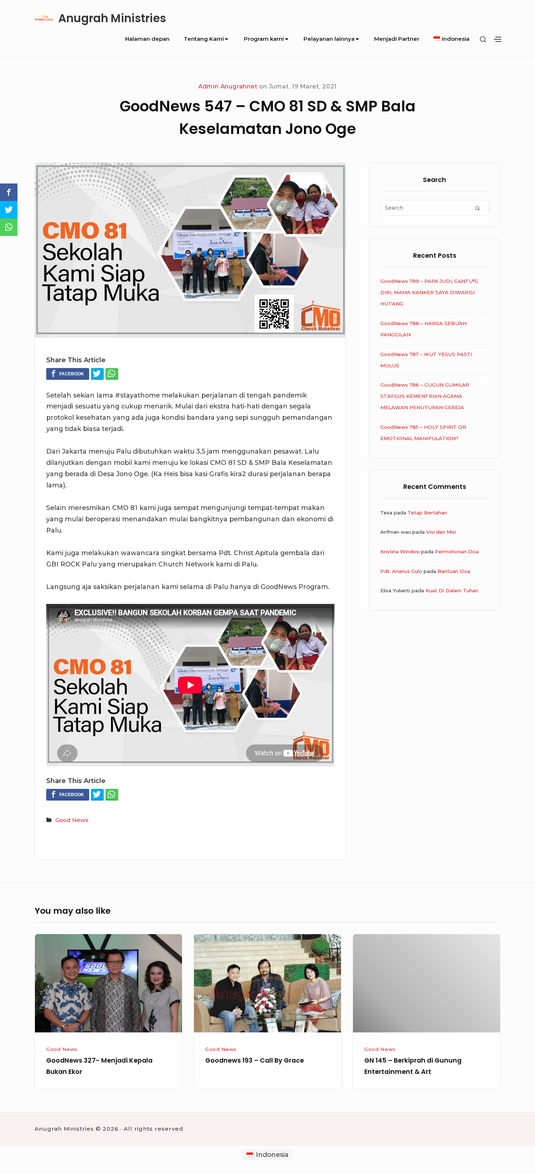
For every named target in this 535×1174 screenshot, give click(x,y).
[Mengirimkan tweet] (97, 373)
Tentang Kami (204, 38)
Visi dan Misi (441, 532)
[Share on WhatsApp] (112, 373)
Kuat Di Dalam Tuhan (451, 590)
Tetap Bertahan (427, 512)
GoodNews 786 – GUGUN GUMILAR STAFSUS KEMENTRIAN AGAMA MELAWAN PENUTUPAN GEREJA (424, 396)
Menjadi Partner (396, 38)
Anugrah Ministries (112, 18)
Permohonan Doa (457, 551)
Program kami (264, 38)
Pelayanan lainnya (329, 38)
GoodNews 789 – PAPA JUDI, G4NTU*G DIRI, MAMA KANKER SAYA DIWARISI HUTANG (429, 292)
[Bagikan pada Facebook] (67, 373)
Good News (71, 820)
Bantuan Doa (453, 571)
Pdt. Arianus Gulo (401, 571)
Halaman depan (147, 38)
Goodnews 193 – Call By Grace (254, 1060)
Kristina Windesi (400, 551)
